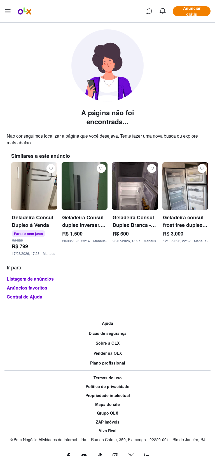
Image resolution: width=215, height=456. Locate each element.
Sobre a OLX (108, 343)
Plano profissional (107, 363)
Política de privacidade (107, 386)
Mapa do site (107, 404)
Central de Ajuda (24, 296)
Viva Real (107, 430)
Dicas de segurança (108, 333)
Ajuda (107, 323)
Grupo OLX (107, 413)
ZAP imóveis (108, 422)
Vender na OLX (108, 353)
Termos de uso (108, 377)
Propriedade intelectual (107, 395)
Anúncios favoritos (27, 288)
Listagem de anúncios (30, 279)
